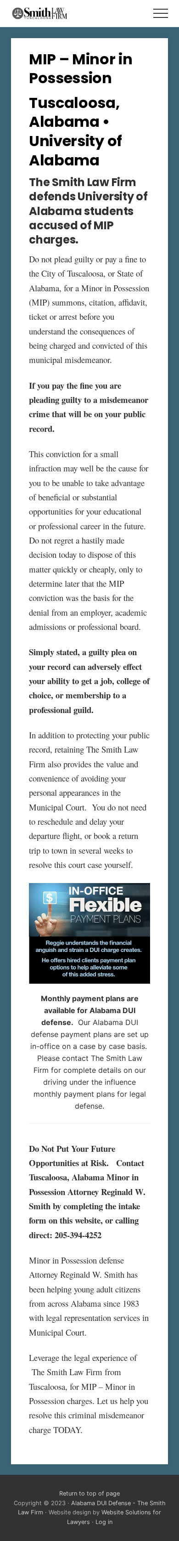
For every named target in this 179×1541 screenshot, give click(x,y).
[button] (160, 13)
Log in (103, 1521)
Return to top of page (89, 1493)
